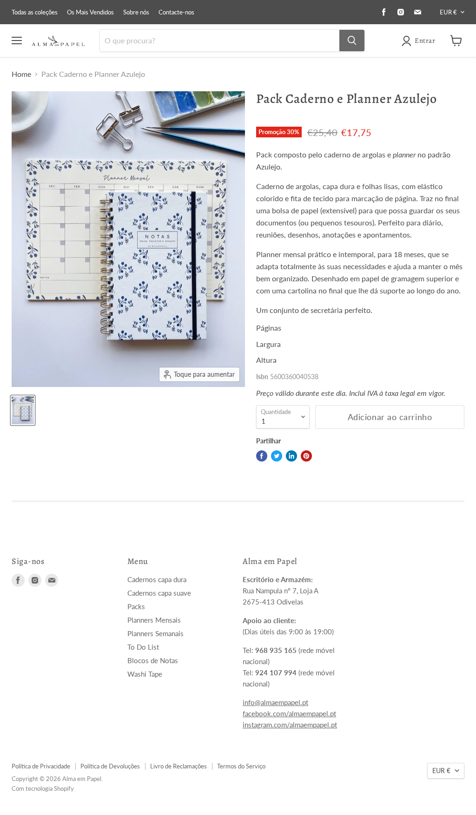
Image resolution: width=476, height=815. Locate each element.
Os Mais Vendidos (90, 12)
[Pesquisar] (351, 40)
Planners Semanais (155, 633)
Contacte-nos (176, 12)
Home (21, 74)
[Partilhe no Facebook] (261, 456)
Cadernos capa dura (156, 579)
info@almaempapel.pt (275, 702)
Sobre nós (136, 12)
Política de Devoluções (110, 766)
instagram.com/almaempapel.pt (290, 724)
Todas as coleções (35, 12)
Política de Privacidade (41, 766)
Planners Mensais (154, 620)
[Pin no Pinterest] (306, 456)
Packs (136, 606)
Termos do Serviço (241, 766)
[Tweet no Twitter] (276, 456)
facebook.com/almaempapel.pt (289, 713)
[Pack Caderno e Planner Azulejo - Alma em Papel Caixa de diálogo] (23, 410)
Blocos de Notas (152, 660)
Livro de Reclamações (178, 766)
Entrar (425, 40)
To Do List (143, 647)
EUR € (448, 12)
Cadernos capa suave (159, 593)
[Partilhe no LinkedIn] (291, 456)
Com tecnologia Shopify (43, 788)
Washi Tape (144, 674)
